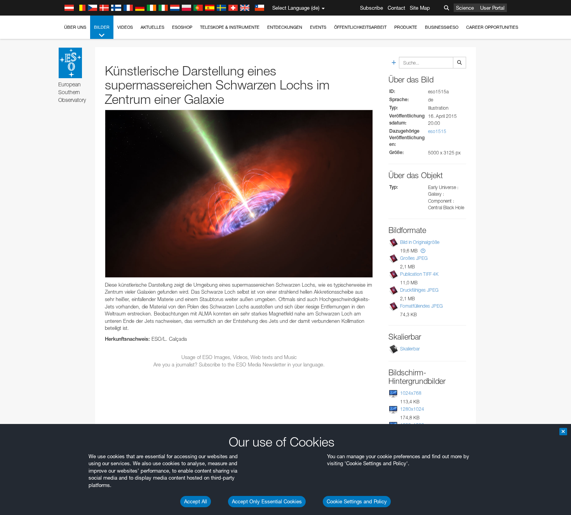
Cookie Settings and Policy (357, 501)
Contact (396, 8)
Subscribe (371, 8)
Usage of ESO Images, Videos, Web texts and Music (239, 357)
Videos (125, 27)
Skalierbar (410, 349)
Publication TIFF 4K (419, 274)
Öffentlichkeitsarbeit (360, 27)
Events (318, 27)
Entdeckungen (284, 27)
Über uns (75, 27)
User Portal (492, 8)
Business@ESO (441, 27)
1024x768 (410, 393)
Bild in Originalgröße (419, 242)
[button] (423, 251)
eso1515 (437, 131)
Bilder (102, 27)
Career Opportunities (492, 27)
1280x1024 (412, 409)
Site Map (420, 8)
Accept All (195, 501)
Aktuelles (152, 27)
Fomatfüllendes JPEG (421, 306)
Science (465, 8)
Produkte (405, 27)
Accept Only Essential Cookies (267, 501)
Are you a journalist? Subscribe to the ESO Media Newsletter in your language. (239, 364)
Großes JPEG (414, 258)
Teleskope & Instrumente (229, 27)
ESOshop (182, 27)
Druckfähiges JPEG (419, 290)
